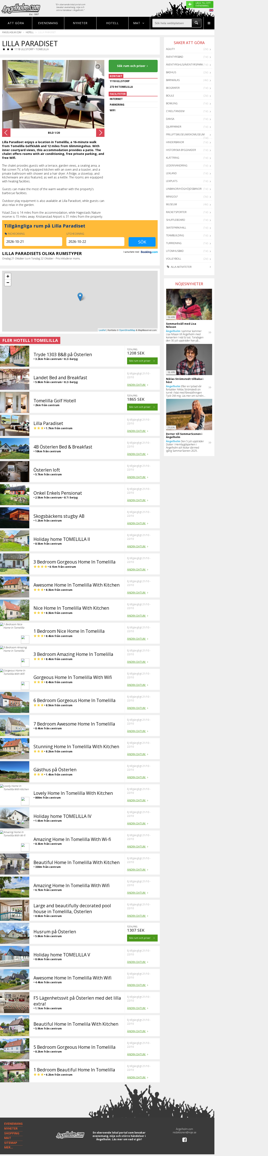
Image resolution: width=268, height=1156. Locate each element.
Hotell (112, 23)
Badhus (171, 72)
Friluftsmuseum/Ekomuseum (185, 134)
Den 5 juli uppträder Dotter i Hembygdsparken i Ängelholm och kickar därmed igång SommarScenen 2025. (185, 446)
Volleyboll (173, 258)
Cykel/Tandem (175, 111)
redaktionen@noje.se (184, 1132)
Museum (171, 204)
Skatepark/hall (176, 227)
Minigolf (172, 196)
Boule (170, 95)
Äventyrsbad (174, 57)
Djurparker (173, 126)
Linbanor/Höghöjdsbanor (184, 189)
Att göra (16, 23)
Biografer (173, 88)
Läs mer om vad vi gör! (127, 1139)
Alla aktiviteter (181, 267)
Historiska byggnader (181, 150)
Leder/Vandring (176, 165)
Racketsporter (176, 212)
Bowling (172, 103)
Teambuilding (175, 235)
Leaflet (102, 330)
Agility (170, 49)
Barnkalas (173, 80)
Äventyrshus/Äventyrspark (184, 64)
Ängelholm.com (11, 32)
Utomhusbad (175, 251)
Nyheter (80, 23)
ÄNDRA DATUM (136, 385)
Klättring (172, 158)
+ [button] (7, 276)
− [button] (7, 282)
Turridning (174, 243)
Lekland (171, 173)
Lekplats (171, 181)
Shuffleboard (175, 220)
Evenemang (48, 23)
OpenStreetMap (127, 330)
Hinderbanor (175, 142)
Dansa (170, 119)
